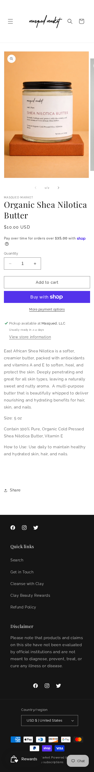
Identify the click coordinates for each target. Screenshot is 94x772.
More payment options (47, 309)
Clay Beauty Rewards (30, 595)
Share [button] (15, 490)
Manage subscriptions (47, 762)
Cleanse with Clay (27, 584)
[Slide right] (58, 187)
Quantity (11, 253)
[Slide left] (35, 187)
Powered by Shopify (66, 757)
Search (17, 560)
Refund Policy (23, 607)
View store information (30, 337)
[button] (10, 21)
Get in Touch (21, 572)
